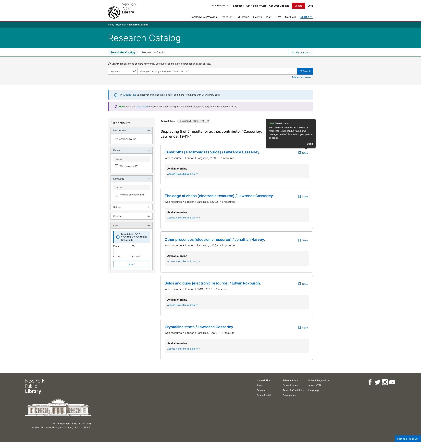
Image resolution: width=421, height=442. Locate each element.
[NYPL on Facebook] (370, 382)
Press (259, 385)
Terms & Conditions (293, 390)
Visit (269, 17)
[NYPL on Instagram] (385, 382)
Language (313, 390)
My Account (218, 5)
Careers (261, 390)
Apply (131, 264)
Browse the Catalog (154, 52)
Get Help (290, 17)
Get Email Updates (279, 5)
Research (227, 17)
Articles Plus (129, 94)
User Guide (142, 106)
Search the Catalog (123, 52)
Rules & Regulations (318, 380)
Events (257, 17)
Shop (310, 5)
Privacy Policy (290, 380)
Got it (310, 143)
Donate (298, 5)
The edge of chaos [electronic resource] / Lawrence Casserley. (219, 196)
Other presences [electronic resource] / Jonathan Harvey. (215, 239)
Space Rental (264, 395)
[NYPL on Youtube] (392, 382)
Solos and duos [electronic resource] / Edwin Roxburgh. (213, 283)
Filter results (121, 123)
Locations (238, 5)
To (133, 246)
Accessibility (263, 380)
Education (242, 17)
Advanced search (302, 77)
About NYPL (315, 385)
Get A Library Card (256, 5)
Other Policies (290, 385)
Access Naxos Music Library (182, 173)
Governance (289, 395)
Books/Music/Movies (203, 17)
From (116, 246)
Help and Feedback (407, 438)
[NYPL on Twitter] (377, 382)
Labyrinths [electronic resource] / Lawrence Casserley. (212, 152)
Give (278, 17)
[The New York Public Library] (122, 11)
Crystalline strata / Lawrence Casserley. (199, 327)
